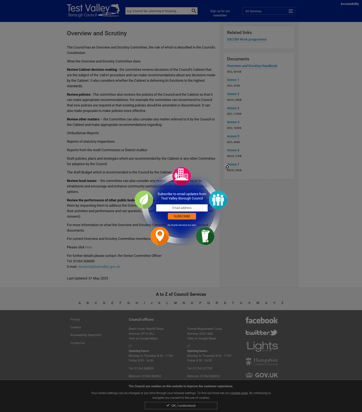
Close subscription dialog (227, 167)
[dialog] (181, 206)
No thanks (173, 225)
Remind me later (187, 225)
